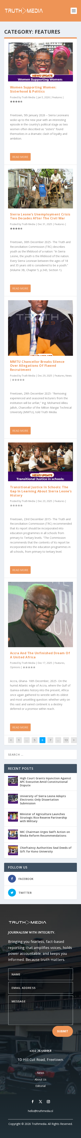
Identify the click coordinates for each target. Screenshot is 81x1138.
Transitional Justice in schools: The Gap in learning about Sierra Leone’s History (41, 491)
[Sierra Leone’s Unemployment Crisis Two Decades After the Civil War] (40, 188)
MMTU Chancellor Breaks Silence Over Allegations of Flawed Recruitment (37, 366)
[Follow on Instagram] (48, 1101)
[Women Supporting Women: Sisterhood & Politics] (40, 61)
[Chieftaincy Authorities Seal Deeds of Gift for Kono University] (13, 850)
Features (57, 97)
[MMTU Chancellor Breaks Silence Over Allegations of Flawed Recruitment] (40, 328)
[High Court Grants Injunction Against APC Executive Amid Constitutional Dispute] (13, 781)
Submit (62, 1031)
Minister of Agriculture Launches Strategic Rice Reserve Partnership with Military (43, 817)
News (68, 375)
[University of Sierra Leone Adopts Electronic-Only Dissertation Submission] (13, 799)
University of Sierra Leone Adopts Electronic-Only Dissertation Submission (43, 799)
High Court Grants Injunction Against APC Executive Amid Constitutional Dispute (45, 781)
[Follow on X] (40, 1101)
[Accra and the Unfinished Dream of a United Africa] (40, 614)
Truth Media (28, 97)
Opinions (15, 667)
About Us (40, 1079)
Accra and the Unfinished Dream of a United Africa (40, 655)
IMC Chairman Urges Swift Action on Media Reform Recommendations (45, 833)
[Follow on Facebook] (32, 1101)
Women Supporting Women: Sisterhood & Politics (33, 89)
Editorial (40, 1086)
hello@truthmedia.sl (40, 1111)
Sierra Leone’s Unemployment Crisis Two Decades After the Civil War (40, 216)
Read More (20, 157)
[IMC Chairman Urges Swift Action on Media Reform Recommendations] (13, 834)
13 (66, 740)
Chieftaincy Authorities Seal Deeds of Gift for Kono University (46, 849)
